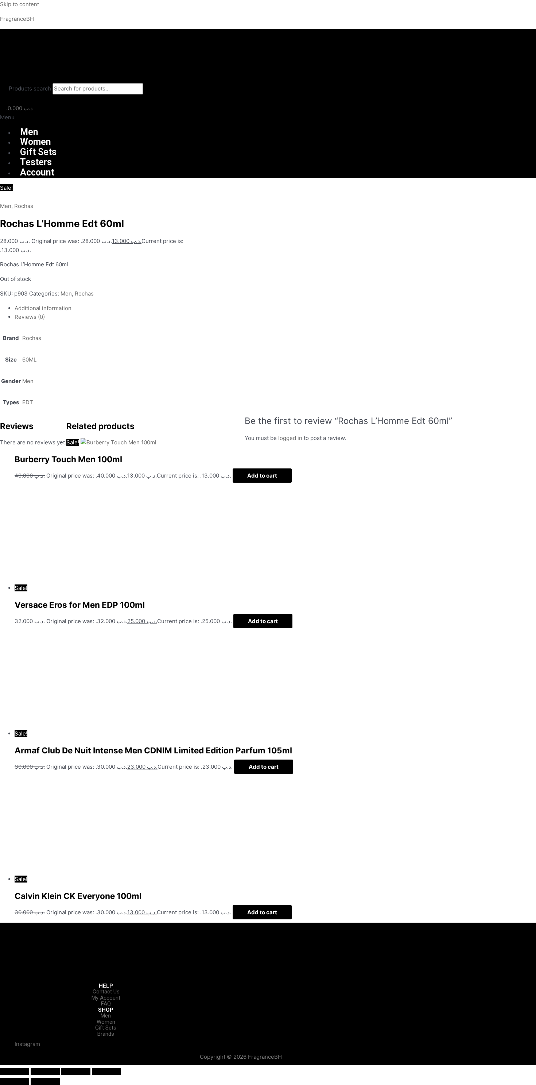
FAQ (106, 1003)
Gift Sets (38, 152)
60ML (29, 359)
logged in (290, 438)
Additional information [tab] (43, 308)
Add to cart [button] (262, 475)
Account (37, 172)
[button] (268, 117)
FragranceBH (17, 18)
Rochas (23, 205)
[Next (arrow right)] (45, 1081)
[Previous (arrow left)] (14, 1081)
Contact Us (106, 991)
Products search (31, 88)
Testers (36, 162)
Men (29, 132)
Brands (105, 1034)
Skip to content (19, 4)
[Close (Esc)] (106, 1071)
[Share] (75, 1071)
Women (35, 141)
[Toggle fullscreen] (45, 1071)
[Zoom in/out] (14, 1071)
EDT (27, 402)
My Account (106, 998)
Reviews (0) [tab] (30, 316)
